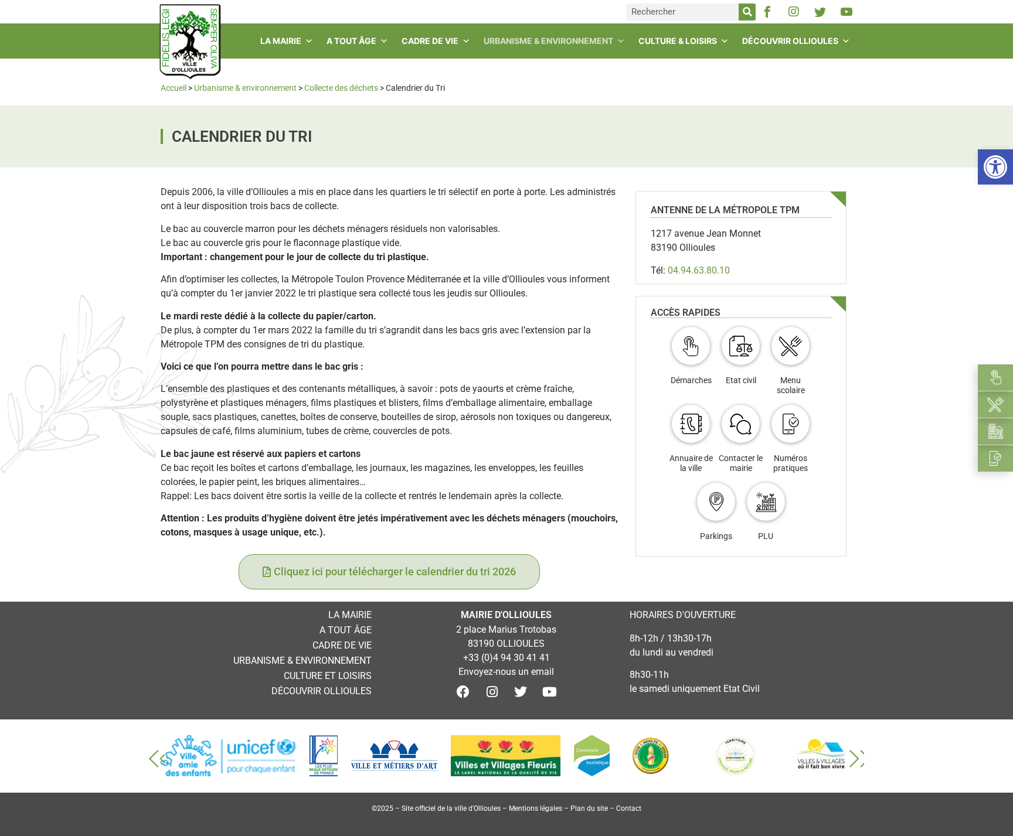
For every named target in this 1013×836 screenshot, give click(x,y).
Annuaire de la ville (691, 463)
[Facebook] (463, 692)
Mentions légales (535, 808)
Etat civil (741, 380)
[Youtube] (549, 692)
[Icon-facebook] (767, 11)
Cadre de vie (430, 41)
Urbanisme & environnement (548, 41)
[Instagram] (793, 11)
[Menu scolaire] (790, 346)
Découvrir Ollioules (790, 41)
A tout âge (351, 41)
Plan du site (589, 808)
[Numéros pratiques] (790, 424)
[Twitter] (520, 692)
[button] (995, 167)
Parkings (716, 536)
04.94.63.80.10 (699, 270)
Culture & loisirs (677, 41)
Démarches (691, 380)
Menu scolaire (791, 385)
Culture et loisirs (328, 675)
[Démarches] (691, 346)
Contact (628, 808)
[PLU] (766, 502)
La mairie (280, 41)
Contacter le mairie (741, 463)
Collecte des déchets (341, 88)
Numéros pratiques (790, 463)
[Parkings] (716, 502)
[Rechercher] (747, 12)
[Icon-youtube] (846, 11)
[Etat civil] (741, 346)
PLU (765, 536)
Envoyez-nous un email (506, 671)
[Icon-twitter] (820, 11)
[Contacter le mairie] (741, 424)
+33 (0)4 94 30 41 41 (506, 657)
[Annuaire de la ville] (691, 424)
